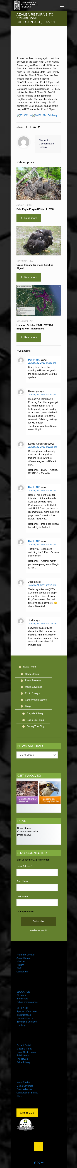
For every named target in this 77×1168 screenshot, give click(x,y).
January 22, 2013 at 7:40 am (42, 363)
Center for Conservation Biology (46, 143)
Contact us (22, 971)
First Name (22, 881)
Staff (18, 968)
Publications (22, 1055)
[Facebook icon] (34, 1162)
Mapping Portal (24, 1048)
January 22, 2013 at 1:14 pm (42, 490)
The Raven (22, 1059)
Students (21, 995)
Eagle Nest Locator (26, 1052)
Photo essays (24, 835)
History (20, 965)
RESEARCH (22, 1008)
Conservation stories (27, 831)
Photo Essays (32, 693)
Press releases (24, 1089)
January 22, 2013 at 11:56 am (42, 447)
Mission (20, 961)
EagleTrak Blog (35, 713)
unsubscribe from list (38, 930)
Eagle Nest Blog (35, 720)
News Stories (32, 674)
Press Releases (33, 680)
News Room (29, 666)
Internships (22, 998)
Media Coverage (33, 687)
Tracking (20, 1025)
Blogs (28, 706)
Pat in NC (34, 359)
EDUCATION (23, 991)
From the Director (25, 954)
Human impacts (24, 1018)
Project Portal (23, 1045)
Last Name (22, 896)
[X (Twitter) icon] (38, 1162)
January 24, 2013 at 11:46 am (42, 623)
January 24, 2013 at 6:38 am (42, 585)
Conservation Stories (36, 699)
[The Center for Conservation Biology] (25, 5)
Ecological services (26, 1021)
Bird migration (23, 1015)
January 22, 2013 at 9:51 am (42, 394)
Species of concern (26, 1011)
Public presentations (27, 1002)
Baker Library (23, 1062)
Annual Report (23, 958)
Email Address (24, 866)
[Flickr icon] (42, 1162)
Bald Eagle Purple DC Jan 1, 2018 (35, 209)
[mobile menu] (62, 5)
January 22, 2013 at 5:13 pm (42, 544)
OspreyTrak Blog (35, 726)
